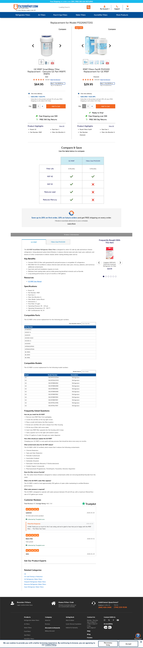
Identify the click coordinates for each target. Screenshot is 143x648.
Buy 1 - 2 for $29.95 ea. (107, 83)
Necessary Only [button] (108, 644)
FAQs (88, 631)
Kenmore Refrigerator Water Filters (35, 584)
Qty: (30, 106)
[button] (141, 642)
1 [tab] (103, 276)
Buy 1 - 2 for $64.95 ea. (57, 83)
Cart (127, 9)
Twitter (109, 620)
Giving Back (70, 617)
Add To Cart (56, 106)
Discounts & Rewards (52, 628)
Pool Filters (27, 631)
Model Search (77, 371)
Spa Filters (27, 635)
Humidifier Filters (29, 639)
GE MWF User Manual (35, 281)
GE (25, 574)
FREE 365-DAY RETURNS (84, 1)
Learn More (72, 224)
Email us (100, 605)
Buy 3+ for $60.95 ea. (56, 85)
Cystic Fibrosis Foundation (73, 624)
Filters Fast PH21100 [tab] (58, 242)
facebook (113, 620)
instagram (104, 620)
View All (61, 126)
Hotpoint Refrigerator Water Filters (35, 582)
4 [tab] (111, 276)
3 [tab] (108, 276)
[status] (38, 106)
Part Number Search (75, 323)
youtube (118, 620)
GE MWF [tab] (34, 242)
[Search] (88, 7)
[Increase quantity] (42, 106)
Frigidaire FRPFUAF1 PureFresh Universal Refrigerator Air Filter (109, 264)
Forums (89, 637)
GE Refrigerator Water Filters (33, 579)
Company (48, 617)
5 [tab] (113, 276)
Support (117, 9)
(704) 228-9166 (120, 607)
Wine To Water (70, 620)
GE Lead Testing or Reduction (33, 576)
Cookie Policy (50, 645)
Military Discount (50, 631)
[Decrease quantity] (34, 106)
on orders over (62, 1)
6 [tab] (115, 276)
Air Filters (27, 624)
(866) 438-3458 (104, 607)
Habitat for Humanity (72, 628)
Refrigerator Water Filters (31, 620)
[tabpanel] (109, 260)
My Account (104, 9)
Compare (62, 29)
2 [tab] (106, 276)
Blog (88, 634)
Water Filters (28, 628)
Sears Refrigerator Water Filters (34, 587)
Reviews (47, 624)
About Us (47, 620)
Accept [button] (128, 644)
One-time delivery (36, 93)
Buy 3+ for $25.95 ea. (106, 85)
